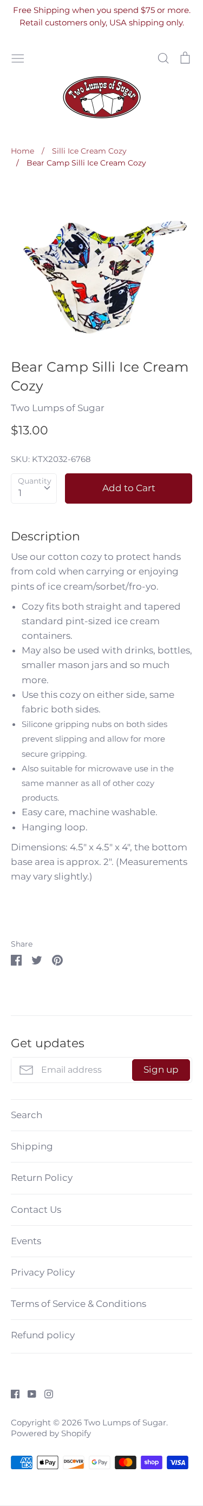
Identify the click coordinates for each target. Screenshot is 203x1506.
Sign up (161, 1069)
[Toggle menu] (18, 57)
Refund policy (43, 1335)
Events (26, 1241)
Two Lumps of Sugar (57, 407)
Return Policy (42, 1177)
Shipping (32, 1146)
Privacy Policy (43, 1272)
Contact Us (36, 1209)
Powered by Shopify (51, 1433)
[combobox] (34, 488)
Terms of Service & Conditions (78, 1303)
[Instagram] (44, 1393)
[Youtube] (27, 1393)
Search (26, 1114)
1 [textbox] (20, 492)
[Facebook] (11, 1393)
